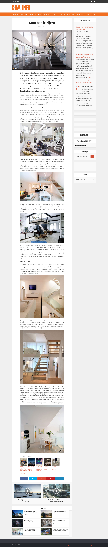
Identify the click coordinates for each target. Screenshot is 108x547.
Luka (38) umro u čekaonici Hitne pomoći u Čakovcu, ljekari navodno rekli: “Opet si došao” (84, 26)
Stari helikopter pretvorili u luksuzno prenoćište (31, 468)
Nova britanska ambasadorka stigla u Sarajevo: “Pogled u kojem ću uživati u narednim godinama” (84, 55)
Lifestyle (70, 14)
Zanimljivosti (80, 14)
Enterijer (46, 14)
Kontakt (19, 1)
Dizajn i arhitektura (35, 14)
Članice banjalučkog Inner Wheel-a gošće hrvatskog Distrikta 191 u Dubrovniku (23, 470)
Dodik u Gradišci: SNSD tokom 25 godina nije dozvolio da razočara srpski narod (84, 81)
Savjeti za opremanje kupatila (46, 468)
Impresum (79, 545)
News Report (24, 14)
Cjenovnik (84, 545)
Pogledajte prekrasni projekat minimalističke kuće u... (30, 513)
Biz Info (88, 14)
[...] (78, 50)
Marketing (89, 545)
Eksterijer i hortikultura (58, 14)
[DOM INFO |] (21, 7)
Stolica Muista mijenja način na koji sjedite (30, 529)
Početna (15, 14)
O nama (14, 1)
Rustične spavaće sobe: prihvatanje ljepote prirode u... (60, 522)
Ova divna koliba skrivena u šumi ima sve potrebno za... (60, 530)
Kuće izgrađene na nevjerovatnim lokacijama (31, 521)
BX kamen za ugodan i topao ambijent (55, 468)
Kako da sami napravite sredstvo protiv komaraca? (39, 468)
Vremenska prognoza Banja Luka (68, 545)
